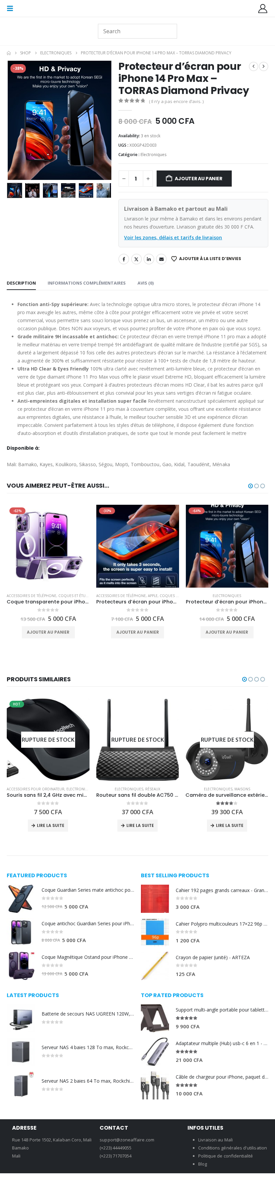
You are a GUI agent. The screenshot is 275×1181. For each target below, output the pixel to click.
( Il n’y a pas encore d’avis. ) (176, 101)
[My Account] (263, 8)
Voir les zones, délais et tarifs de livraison (173, 237)
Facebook (123, 259)
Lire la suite (50, 825)
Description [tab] (21, 283)
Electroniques (154, 154)
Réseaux (152, 789)
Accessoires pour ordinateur (35, 789)
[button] (12, 8)
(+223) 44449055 (115, 1148)
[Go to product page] (21, 899)
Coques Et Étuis (73, 595)
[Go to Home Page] (9, 53)
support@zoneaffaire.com (127, 1140)
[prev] (253, 66)
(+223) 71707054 (115, 1156)
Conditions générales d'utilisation (232, 1148)
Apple (153, 595)
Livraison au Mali (215, 1140)
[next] (263, 66)
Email (161, 259)
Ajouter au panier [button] (48, 632)
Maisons (242, 789)
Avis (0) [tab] (146, 283)
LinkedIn (149, 259)
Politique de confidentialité (225, 1156)
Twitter (136, 259)
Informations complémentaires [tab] (87, 283)
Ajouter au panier (198, 178)
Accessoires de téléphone (31, 595)
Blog (202, 1164)
